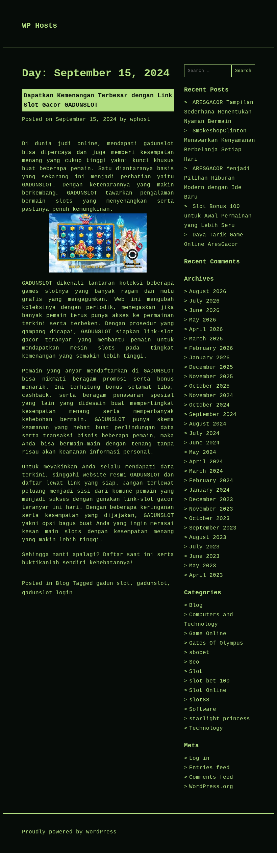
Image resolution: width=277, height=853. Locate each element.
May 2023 (202, 566)
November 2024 (211, 396)
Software (202, 709)
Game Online (207, 634)
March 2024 (206, 471)
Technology (206, 728)
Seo (194, 662)
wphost (140, 120)
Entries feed (209, 768)
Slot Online (207, 691)
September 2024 (212, 415)
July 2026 (204, 301)
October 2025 (209, 386)
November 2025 (211, 377)
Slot (196, 672)
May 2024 (202, 452)
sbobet (199, 653)
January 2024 (209, 490)
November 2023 (211, 509)
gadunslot (159, 144)
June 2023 (204, 556)
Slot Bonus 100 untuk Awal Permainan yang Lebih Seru (218, 216)
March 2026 (206, 339)
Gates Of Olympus (216, 643)
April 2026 (206, 330)
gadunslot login (47, 593)
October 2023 (209, 519)
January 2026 (209, 358)
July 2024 (204, 434)
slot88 (199, 700)
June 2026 (204, 311)
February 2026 (211, 348)
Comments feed (211, 777)
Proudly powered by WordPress (69, 832)
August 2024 (207, 424)
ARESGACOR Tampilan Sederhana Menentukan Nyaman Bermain (218, 112)
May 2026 (202, 320)
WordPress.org (211, 787)
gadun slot (113, 583)
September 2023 (212, 528)
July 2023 (204, 547)
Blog (62, 583)
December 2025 (211, 367)
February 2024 (211, 481)
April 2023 (206, 575)
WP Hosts (39, 26)
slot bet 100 (209, 681)
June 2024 (204, 443)
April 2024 (206, 462)
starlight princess (219, 719)
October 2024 (209, 405)
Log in (199, 758)
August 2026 (207, 292)
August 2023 (207, 538)
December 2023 (211, 500)
